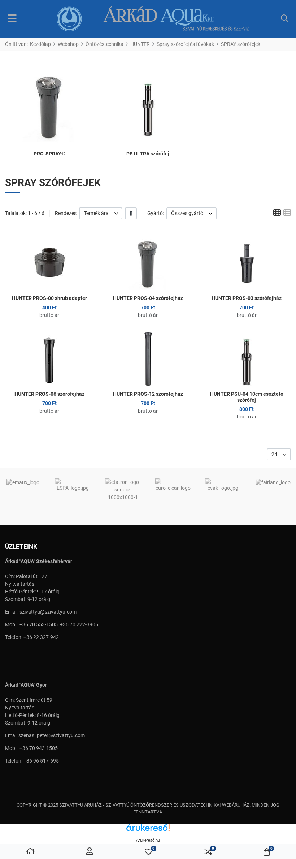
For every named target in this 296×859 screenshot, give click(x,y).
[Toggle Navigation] (12, 18)
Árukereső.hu (148, 840)
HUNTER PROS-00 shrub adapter (49, 298)
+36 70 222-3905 (79, 624)
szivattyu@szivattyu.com (48, 612)
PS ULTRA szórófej (147, 153)
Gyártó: (155, 213)
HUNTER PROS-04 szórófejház (148, 298)
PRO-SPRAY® (49, 153)
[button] (284, 18)
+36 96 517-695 (41, 761)
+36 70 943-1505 (38, 748)
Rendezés (66, 213)
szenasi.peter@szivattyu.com (51, 735)
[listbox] (100, 213)
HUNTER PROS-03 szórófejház (247, 298)
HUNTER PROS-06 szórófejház (49, 394)
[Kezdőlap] (30, 851)
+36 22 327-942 (41, 637)
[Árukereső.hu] (148, 830)
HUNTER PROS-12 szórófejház (148, 394)
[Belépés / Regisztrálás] (89, 851)
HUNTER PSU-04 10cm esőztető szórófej (246, 397)
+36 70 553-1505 (38, 624)
